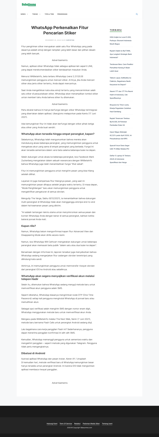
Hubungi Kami (52, 424)
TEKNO (35, 14)
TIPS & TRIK (49, 14)
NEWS (23, 14)
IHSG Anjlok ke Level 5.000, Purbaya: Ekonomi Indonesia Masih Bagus (120, 40)
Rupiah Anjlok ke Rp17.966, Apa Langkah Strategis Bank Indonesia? (121, 54)
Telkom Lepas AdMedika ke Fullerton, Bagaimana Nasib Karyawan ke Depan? (120, 81)
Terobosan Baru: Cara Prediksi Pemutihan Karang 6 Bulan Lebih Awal (121, 67)
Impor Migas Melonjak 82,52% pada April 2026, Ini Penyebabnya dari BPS (121, 135)
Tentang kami (107, 424)
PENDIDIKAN (62, 14)
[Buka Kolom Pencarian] (137, 14)
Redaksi (77, 424)
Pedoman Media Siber (91, 424)
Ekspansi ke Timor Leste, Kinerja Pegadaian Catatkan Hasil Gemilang (120, 108)
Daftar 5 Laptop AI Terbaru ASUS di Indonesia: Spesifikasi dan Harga (120, 159)
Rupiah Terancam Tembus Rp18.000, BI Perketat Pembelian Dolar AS (120, 121)
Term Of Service (66, 424)
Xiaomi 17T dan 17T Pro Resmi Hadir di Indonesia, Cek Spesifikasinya (121, 94)
